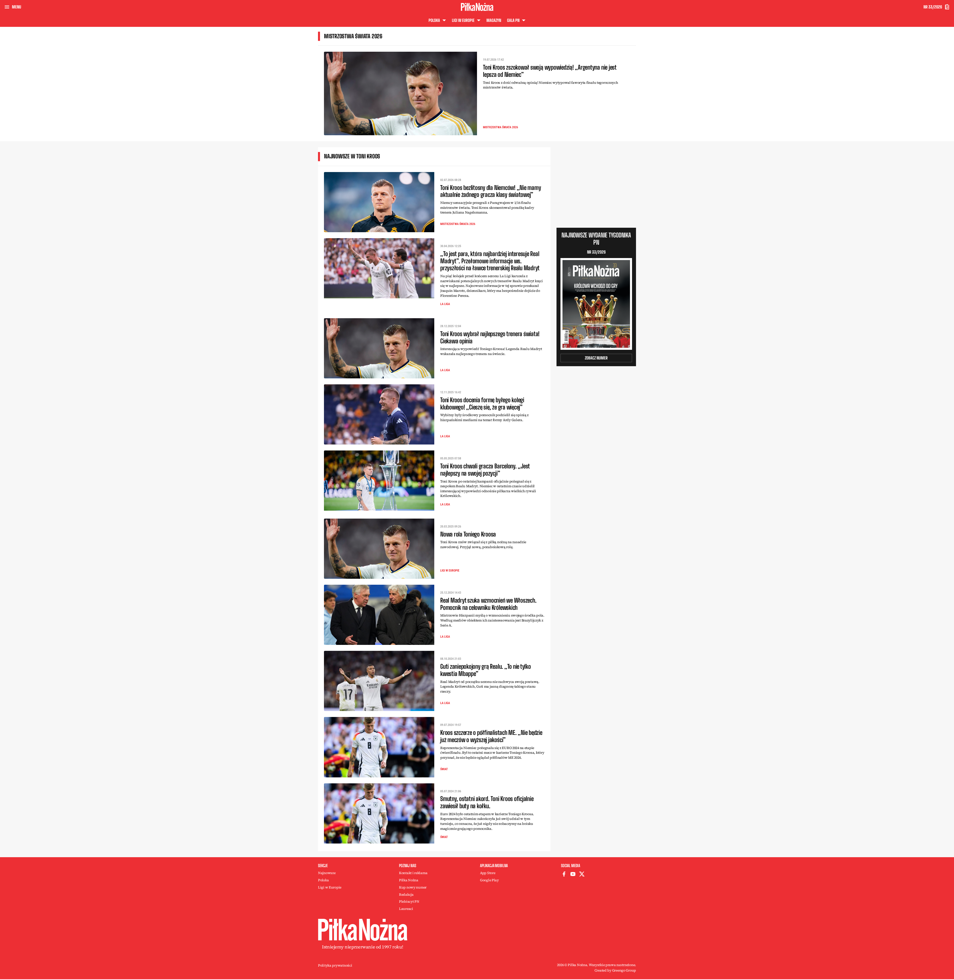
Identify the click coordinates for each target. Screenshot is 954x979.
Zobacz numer (596, 358)
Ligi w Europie (449, 570)
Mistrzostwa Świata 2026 (500, 127)
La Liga (445, 304)
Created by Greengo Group (615, 970)
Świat (444, 769)
